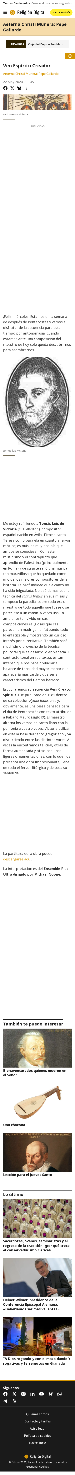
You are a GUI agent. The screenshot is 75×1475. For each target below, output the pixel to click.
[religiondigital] (37, 1456)
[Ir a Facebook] (6, 1394)
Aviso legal (37, 1429)
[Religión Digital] (27, 12)
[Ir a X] (15, 1394)
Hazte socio (37, 1443)
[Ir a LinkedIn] (33, 1394)
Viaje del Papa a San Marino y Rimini (48, 44)
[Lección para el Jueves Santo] (37, 1152)
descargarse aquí (17, 859)
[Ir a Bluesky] (51, 1394)
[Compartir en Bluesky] (19, 88)
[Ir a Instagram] (24, 1394)
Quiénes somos (37, 1414)
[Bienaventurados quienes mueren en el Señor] (37, 1048)
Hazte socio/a (61, 12)
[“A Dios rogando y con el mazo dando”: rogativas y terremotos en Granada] (37, 1336)
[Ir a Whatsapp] (60, 1394)
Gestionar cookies (37, 1466)
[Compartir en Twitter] (12, 88)
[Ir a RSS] (15, 1401)
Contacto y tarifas (37, 1421)
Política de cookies (37, 1436)
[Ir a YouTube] (42, 1394)
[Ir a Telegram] (6, 1401)
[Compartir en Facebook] (5, 88)
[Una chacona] (37, 1102)
